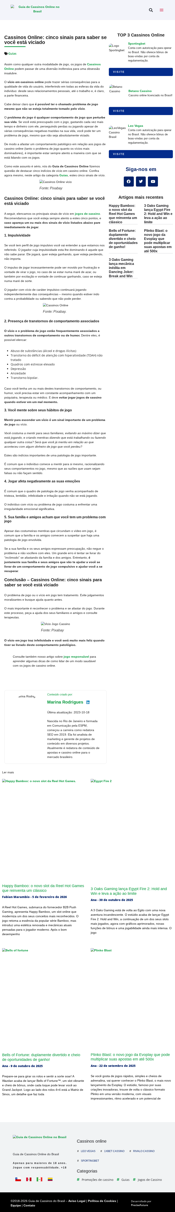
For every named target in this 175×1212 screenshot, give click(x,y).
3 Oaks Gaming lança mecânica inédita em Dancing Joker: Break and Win (121, 268)
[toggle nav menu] (162, 10)
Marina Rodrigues (65, 702)
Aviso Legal (76, 1201)
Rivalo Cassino (144, 1151)
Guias (12, 53)
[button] (150, 10)
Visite (119, 71)
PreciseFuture (139, 1205)
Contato (29, 1205)
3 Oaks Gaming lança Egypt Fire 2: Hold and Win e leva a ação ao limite (158, 214)
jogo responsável (76, 656)
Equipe (16, 1205)
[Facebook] (129, 182)
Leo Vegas (135, 125)
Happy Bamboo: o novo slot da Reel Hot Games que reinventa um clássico (123, 214)
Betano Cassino (140, 91)
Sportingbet (136, 43)
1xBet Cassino (114, 1151)
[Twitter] (141, 182)
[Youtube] (153, 182)
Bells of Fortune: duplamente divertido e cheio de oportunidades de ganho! (123, 239)
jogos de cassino (87, 213)
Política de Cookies (102, 1201)
